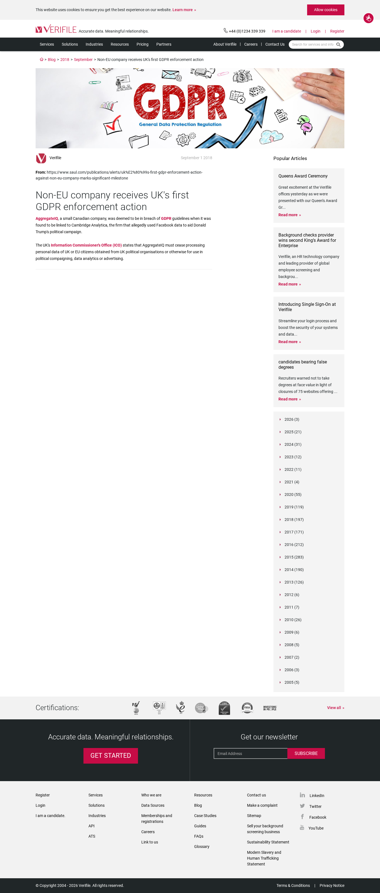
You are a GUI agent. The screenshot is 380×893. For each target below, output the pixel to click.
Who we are (151, 795)
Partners (163, 44)
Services (47, 44)
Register (337, 31)
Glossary (201, 846)
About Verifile (224, 44)
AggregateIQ (47, 218)
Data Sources (152, 805)
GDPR (166, 218)
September (83, 59)
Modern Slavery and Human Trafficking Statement (264, 858)
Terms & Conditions (293, 885)
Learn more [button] (182, 10)
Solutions (70, 44)
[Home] (42, 59)
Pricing (143, 44)
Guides (200, 826)
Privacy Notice (332, 885)
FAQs (198, 836)
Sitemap (254, 815)
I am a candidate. (50, 815)
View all (334, 707)
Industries (94, 44)
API (91, 826)
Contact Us (275, 44)
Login (315, 31)
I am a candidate (286, 31)
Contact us (256, 795)
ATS (91, 836)
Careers (251, 44)
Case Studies (205, 815)
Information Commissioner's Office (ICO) (86, 245)
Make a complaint (262, 805)
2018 (64, 59)
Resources (120, 44)
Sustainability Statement (268, 842)
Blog (52, 59)
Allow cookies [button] (325, 10)
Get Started (110, 755)
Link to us (149, 842)
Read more (288, 215)
